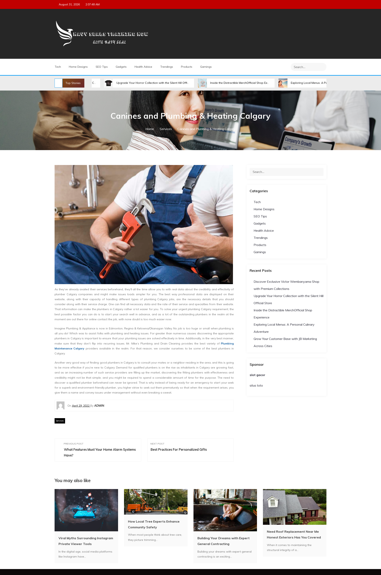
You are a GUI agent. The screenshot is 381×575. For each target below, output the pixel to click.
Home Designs (78, 66)
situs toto (256, 385)
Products (186, 66)
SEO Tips (102, 66)
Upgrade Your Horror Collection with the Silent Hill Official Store (131, 83)
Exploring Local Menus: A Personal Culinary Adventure (299, 83)
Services (60, 420)
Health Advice (143, 66)
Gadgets (121, 66)
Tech (58, 66)
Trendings (166, 66)
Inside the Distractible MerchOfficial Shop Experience (217, 83)
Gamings (206, 66)
